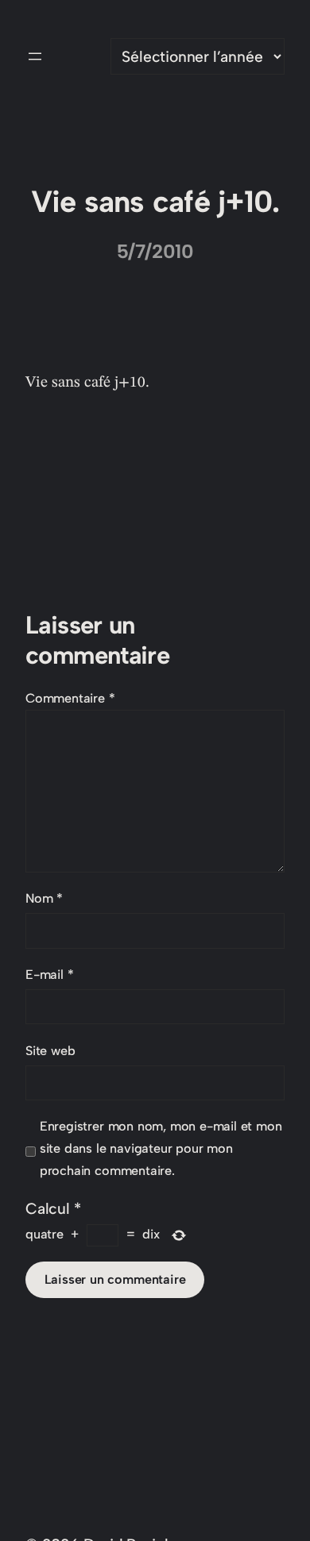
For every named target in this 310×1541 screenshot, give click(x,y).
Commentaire (70, 698)
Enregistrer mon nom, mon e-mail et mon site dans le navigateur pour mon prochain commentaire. (161, 1148)
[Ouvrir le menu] (35, 56)
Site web (50, 1050)
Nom (44, 898)
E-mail (49, 974)
